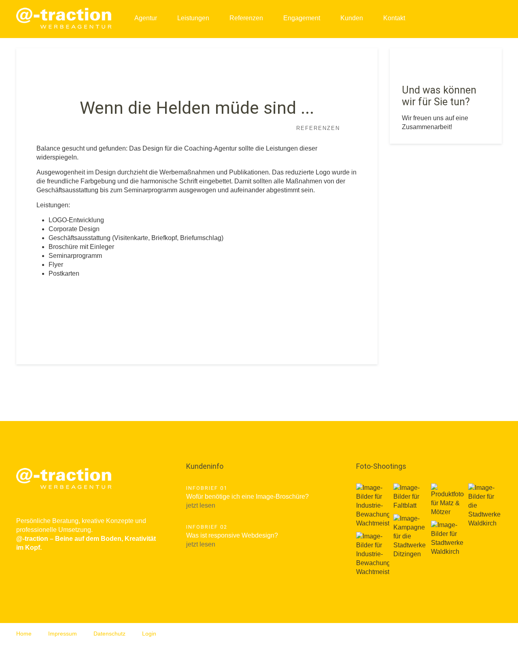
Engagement (301, 18)
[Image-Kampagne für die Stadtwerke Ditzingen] (410, 536)
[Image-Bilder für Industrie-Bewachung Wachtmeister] (372, 505)
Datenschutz (109, 633)
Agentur (145, 18)
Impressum (62, 633)
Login (149, 633)
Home (24, 633)
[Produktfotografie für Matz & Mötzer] (447, 500)
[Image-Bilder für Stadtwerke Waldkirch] (447, 538)
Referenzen (246, 18)
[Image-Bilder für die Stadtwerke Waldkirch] (484, 505)
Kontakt (394, 18)
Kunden (351, 18)
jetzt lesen (200, 505)
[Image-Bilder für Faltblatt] (410, 496)
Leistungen (193, 18)
